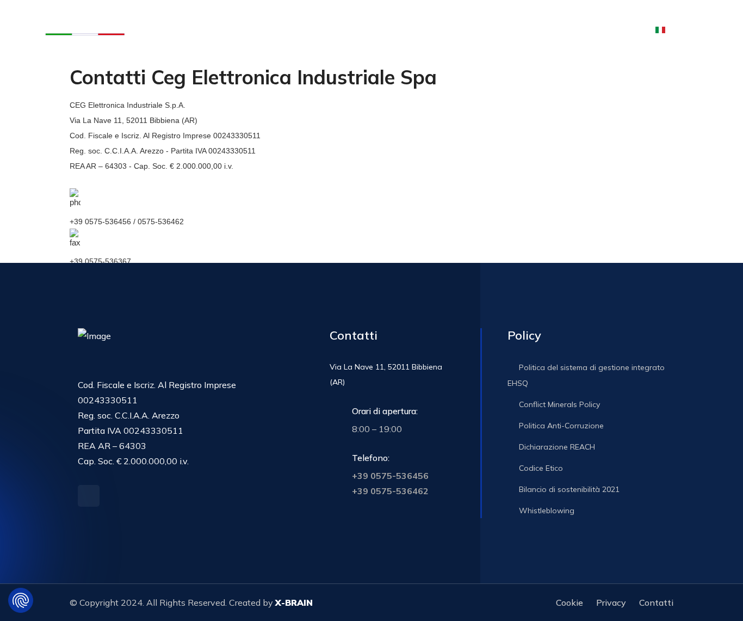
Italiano (689, 29)
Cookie (569, 602)
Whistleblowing (545, 510)
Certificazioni (434, 29)
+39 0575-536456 (390, 475)
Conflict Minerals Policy (558, 404)
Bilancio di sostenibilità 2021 (568, 489)
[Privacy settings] (20, 600)
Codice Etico (540, 468)
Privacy (611, 602)
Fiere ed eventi (503, 29)
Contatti (556, 29)
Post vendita (326, 29)
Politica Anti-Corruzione (560, 426)
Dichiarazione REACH (556, 447)
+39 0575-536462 (390, 490)
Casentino (379, 29)
